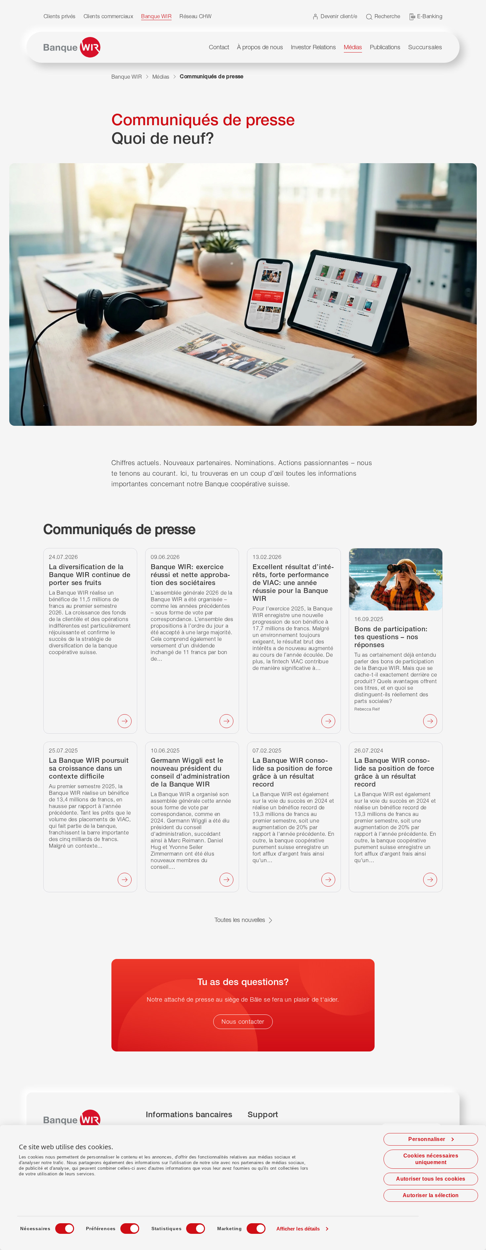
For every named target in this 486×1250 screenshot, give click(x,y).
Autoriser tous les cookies (430, 1179)
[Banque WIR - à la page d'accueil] (72, 47)
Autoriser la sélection (431, 1195)
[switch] (123, 1226)
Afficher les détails (298, 1229)
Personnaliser (426, 1139)
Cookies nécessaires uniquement (431, 1159)
